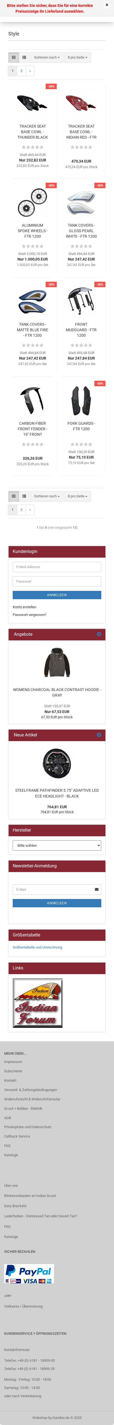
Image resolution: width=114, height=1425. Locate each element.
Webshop (39, 1418)
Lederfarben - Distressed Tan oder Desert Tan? (40, 1216)
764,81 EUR (57, 807)
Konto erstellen (24, 607)
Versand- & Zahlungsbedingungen (30, 1090)
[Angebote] (99, 634)
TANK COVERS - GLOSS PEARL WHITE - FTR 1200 (81, 231)
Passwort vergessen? (29, 615)
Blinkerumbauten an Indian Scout (30, 1196)
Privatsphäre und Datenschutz (27, 1127)
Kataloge (11, 1155)
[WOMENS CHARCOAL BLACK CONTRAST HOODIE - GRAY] (57, 662)
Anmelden (57, 595)
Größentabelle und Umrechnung (37, 947)
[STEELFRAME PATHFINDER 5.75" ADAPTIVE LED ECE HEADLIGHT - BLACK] (57, 763)
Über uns (11, 1185)
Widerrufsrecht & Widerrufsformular (32, 1099)
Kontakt (10, 1080)
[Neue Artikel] (99, 735)
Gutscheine (13, 1071)
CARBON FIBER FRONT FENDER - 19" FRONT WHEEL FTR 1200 (32, 429)
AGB (7, 1118)
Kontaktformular (17, 1350)
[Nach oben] (98, 1416)
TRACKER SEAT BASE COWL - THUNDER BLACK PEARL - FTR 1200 (32, 132)
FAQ (7, 1146)
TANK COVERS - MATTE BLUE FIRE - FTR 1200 (32, 330)
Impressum (13, 1062)
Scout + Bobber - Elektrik (23, 1108)
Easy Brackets (15, 1206)
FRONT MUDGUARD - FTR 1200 (81, 330)
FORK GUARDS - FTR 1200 (81, 426)
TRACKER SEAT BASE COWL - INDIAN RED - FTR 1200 (81, 132)
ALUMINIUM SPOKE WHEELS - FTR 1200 (33, 231)
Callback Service (17, 1136)
